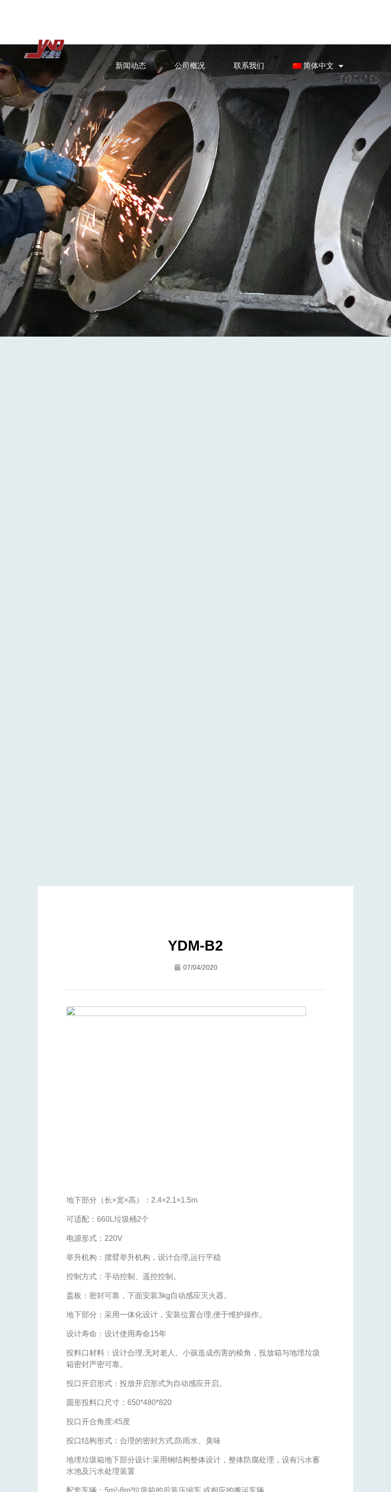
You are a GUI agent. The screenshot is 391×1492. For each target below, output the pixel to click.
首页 (99, 31)
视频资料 (269, 31)
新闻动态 (130, 66)
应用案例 (210, 31)
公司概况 (190, 66)
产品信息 (150, 31)
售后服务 (328, 31)
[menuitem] (318, 66)
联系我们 (249, 66)
